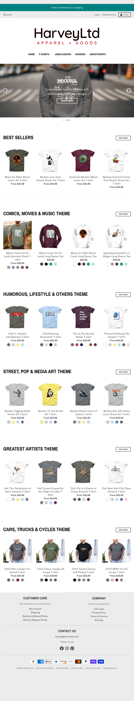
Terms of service (93, 668)
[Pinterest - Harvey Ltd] (72, 648)
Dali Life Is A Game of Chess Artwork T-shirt (83, 490)
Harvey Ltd (28, 668)
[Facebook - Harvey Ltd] (62, 648)
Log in (97, 14)
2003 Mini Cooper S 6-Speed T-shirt (17, 570)
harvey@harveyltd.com (67, 636)
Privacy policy (77, 668)
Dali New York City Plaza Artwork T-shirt (116, 490)
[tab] (63, 120)
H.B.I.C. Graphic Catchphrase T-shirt (17, 335)
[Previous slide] (5, 90)
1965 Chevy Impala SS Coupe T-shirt (50, 570)
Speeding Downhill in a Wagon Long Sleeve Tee (116, 254)
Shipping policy (110, 668)
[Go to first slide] (128, 90)
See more (123, 138)
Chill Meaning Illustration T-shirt (50, 335)
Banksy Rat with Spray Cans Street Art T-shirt (116, 412)
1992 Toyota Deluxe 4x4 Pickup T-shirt (84, 570)
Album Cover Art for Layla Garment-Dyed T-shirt (17, 256)
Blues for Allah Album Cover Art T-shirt (17, 178)
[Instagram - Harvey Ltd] (67, 648)
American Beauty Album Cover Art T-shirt (83, 178)
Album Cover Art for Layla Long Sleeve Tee (50, 254)
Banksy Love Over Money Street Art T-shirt (50, 178)
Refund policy (62, 668)
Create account (109, 14)
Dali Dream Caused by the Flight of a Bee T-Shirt (50, 491)
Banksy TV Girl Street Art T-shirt (50, 412)
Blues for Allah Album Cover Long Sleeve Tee (83, 254)
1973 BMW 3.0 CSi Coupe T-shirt (116, 570)
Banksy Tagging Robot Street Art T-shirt (17, 412)
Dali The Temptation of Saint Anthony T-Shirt (17, 490)
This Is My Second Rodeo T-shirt (83, 335)
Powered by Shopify (44, 668)
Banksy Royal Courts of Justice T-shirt (83, 412)
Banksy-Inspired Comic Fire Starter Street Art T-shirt (116, 180)
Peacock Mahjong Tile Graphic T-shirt (116, 335)
